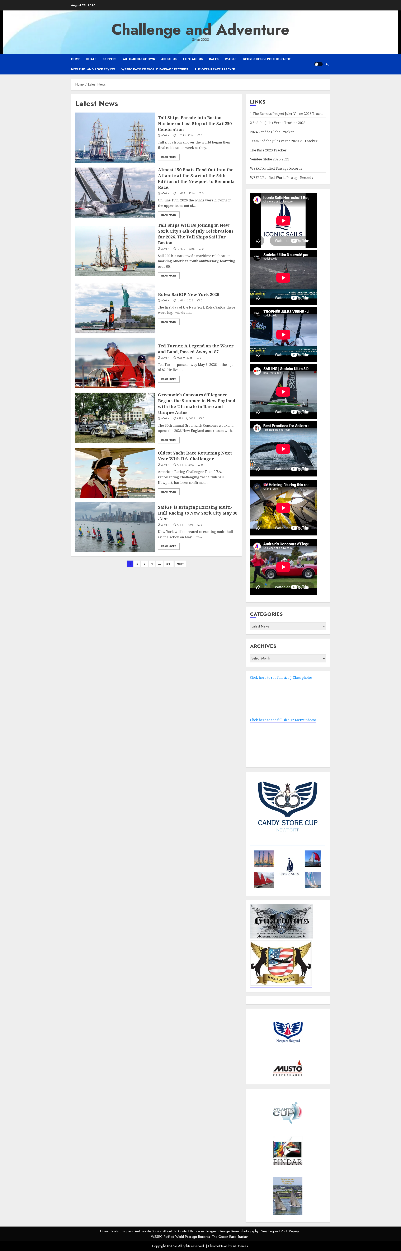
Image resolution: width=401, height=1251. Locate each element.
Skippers (110, 59)
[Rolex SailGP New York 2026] (115, 308)
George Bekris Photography (267, 59)
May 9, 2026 (185, 358)
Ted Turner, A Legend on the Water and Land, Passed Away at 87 (196, 349)
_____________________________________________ (287, 844)
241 (168, 564)
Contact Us (193, 59)
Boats (91, 59)
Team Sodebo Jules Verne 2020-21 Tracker (283, 141)
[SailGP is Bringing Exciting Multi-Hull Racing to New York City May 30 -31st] (115, 527)
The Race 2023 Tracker (268, 150)
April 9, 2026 (185, 465)
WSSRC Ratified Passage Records (276, 168)
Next (180, 564)
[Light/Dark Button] (318, 64)
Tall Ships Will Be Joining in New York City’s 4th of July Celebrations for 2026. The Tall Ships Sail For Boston (195, 234)
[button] (327, 64)
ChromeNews (217, 1246)
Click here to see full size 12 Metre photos (283, 720)
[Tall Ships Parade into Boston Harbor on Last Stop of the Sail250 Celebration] (115, 138)
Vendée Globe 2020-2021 (269, 159)
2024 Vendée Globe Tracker (272, 132)
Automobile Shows (139, 59)
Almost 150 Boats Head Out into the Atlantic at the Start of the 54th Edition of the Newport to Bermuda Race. (196, 178)
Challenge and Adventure (200, 29)
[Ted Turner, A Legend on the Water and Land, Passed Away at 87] (115, 363)
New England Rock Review (93, 69)
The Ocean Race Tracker (214, 69)
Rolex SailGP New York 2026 (188, 294)
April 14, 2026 (186, 418)
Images (230, 59)
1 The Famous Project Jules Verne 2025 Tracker (287, 113)
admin (165, 135)
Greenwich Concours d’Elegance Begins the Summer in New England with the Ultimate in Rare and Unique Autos (196, 403)
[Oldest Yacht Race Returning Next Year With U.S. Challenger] (115, 473)
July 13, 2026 (185, 135)
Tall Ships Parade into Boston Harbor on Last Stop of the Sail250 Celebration (195, 123)
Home (75, 59)
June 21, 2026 (186, 193)
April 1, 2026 (185, 525)
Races (214, 59)
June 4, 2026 (185, 300)
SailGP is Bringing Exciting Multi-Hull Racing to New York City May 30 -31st (197, 513)
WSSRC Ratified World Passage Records (154, 69)
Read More (168, 157)
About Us (169, 59)
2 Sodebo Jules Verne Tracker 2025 (278, 122)
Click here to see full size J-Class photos (281, 677)
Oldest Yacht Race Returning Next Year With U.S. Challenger (195, 456)
